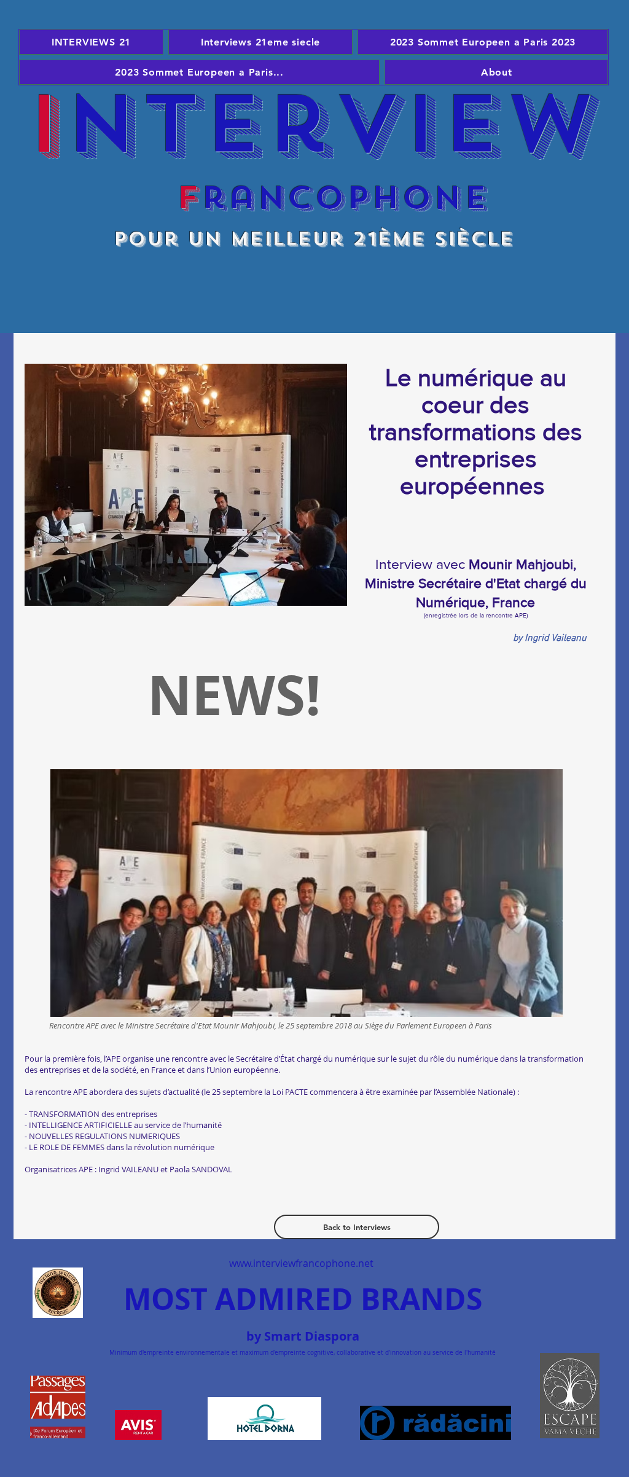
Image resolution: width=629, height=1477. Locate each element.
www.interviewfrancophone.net (301, 1263)
